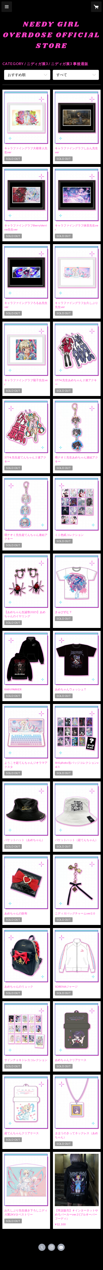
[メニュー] (6, 6)
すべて (61, 74)
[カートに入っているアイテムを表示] (96, 6)
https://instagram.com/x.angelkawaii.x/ (51, 1247)
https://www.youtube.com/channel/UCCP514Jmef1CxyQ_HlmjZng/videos (61, 1247)
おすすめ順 (17, 74)
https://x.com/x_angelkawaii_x (42, 1247)
